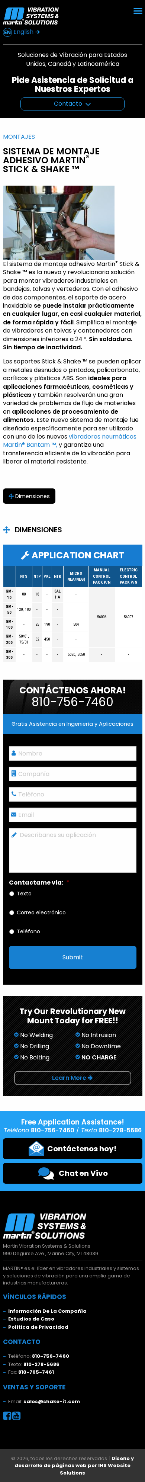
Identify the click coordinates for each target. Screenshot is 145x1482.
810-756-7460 (50, 1356)
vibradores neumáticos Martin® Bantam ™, (69, 440)
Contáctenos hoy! (80, 1148)
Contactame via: (39, 883)
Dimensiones (32, 496)
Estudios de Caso (31, 1318)
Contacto (68, 103)
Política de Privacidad (38, 1327)
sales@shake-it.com (51, 1401)
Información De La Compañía (47, 1311)
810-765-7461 (36, 1372)
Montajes (19, 136)
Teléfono (28, 931)
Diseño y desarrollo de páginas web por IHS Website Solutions (74, 1465)
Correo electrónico (41, 912)
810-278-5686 (41, 1364)
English (23, 32)
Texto (24, 893)
